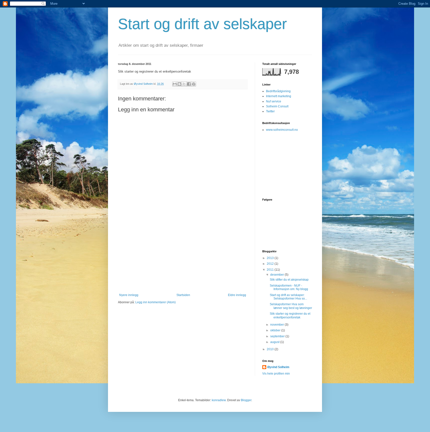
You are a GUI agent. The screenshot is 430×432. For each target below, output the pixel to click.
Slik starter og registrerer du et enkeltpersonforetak (290, 315)
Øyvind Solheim (278, 367)
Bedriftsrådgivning (278, 91)
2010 (270, 349)
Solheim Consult (277, 106)
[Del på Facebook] (188, 84)
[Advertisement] (182, 256)
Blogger (246, 400)
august (275, 342)
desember (277, 274)
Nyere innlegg (128, 295)
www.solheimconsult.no (282, 129)
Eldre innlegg (237, 295)
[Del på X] (184, 84)
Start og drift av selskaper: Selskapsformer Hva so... (288, 296)
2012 (270, 263)
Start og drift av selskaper (202, 24)
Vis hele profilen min (276, 373)
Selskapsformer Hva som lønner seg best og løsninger (291, 305)
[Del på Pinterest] (193, 84)
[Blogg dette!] (179, 84)
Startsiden (183, 295)
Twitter (270, 111)
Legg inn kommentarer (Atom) (155, 302)
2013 (270, 258)
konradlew (219, 400)
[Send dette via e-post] (174, 84)
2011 (270, 269)
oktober (275, 330)
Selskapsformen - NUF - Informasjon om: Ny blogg (289, 287)
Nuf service (273, 101)
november (277, 324)
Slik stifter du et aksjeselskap (289, 279)
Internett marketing (278, 96)
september (277, 336)
